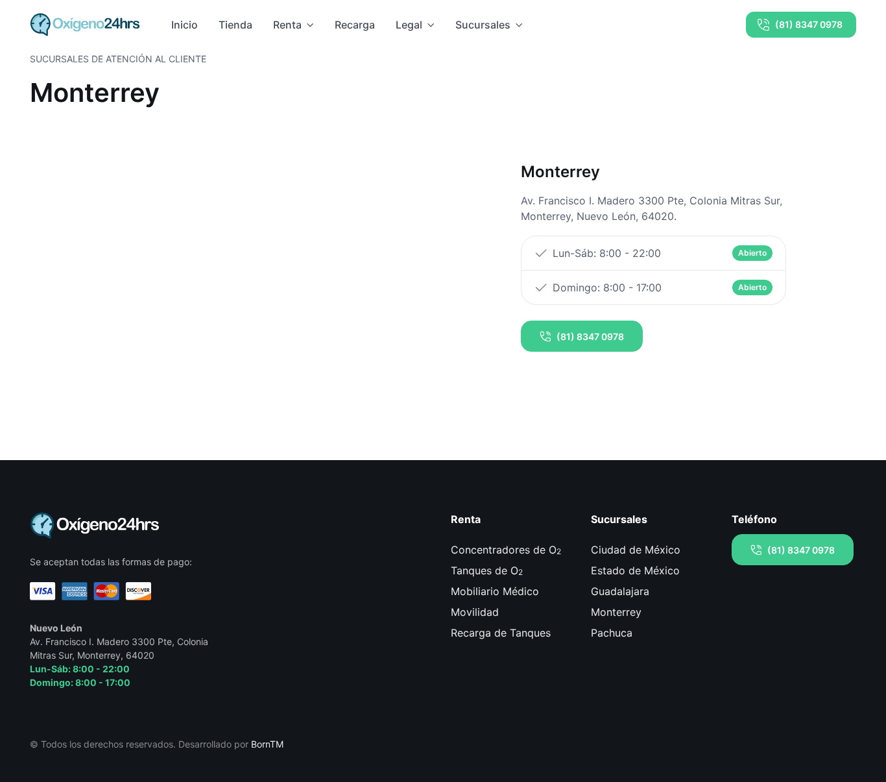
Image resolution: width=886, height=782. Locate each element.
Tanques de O (487, 570)
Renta (287, 24)
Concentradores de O (506, 549)
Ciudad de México (635, 549)
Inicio (184, 24)
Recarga (355, 24)
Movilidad (475, 611)
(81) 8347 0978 (809, 24)
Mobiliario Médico (495, 591)
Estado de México (635, 570)
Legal (409, 24)
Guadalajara (620, 591)
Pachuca (611, 632)
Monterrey (616, 611)
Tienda (235, 24)
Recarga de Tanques (501, 632)
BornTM (267, 744)
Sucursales (482, 24)
